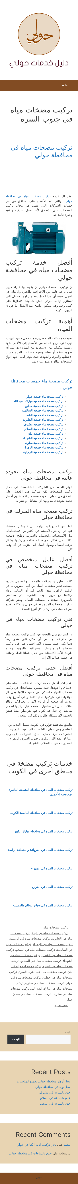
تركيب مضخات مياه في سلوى (44, 983)
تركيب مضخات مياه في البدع (49, 933)
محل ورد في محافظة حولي (53, 1087)
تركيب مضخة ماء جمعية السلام (43, 429)
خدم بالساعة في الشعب (55, 1103)
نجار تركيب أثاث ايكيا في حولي (36, 1144)
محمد (67, 1144)
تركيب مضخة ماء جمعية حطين (44, 406)
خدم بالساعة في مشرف (55, 1092)
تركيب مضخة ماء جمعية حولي (44, 396)
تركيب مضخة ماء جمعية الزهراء (43, 447)
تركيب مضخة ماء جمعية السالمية (42, 410)
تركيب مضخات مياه (55, 927)
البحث (67, 1032)
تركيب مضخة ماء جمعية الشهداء (43, 438)
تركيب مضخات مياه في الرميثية (30, 938)
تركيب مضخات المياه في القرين (52, 887)
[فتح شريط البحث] (5, 86)
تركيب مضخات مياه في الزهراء (53, 944)
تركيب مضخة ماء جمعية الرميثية (43, 452)
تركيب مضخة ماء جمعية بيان (45, 433)
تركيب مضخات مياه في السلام (35, 950)
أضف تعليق (61, 1005)
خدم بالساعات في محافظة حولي (30, 1153)
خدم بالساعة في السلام (55, 1098)
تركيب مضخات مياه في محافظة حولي (42, 151)
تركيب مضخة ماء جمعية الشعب (43, 415)
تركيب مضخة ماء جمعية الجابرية (43, 419)
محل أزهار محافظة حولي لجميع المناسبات (44, 1081)
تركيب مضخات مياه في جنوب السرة (42, 972)
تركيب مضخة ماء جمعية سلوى (44, 443)
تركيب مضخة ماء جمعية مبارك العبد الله (38, 401)
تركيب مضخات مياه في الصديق (40, 961)
